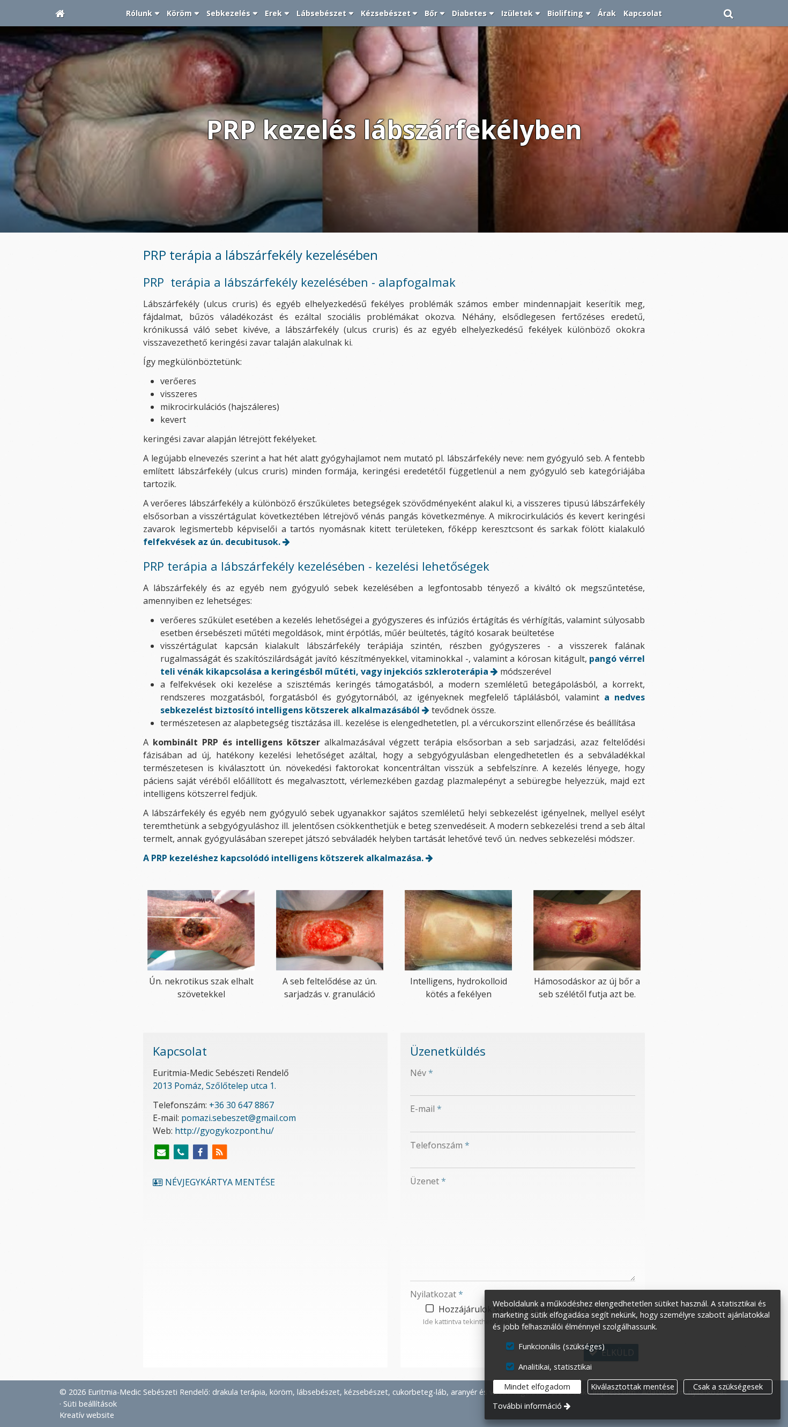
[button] (729, 13)
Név (421, 1073)
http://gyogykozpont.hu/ (224, 1131)
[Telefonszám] (180, 1152)
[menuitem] (60, 13)
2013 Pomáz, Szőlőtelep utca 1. (214, 1086)
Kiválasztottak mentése (632, 1386)
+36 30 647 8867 (241, 1105)
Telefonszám (440, 1145)
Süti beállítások (90, 1404)
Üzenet (428, 1181)
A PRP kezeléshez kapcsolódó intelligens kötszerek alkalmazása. (283, 858)
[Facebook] (200, 1152)
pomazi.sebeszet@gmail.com (238, 1118)
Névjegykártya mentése (219, 1182)
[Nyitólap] (60, 13)
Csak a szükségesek (728, 1386)
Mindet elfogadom (537, 1386)
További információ (527, 1406)
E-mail (426, 1109)
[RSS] (219, 1152)
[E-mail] (161, 1152)
